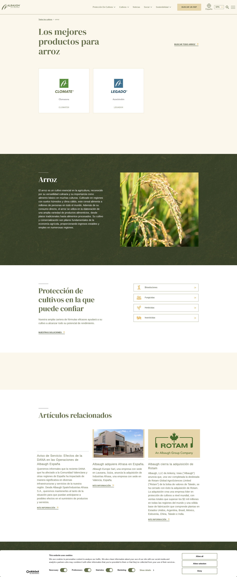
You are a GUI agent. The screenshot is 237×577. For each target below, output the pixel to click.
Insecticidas (150, 318)
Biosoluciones (151, 287)
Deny (199, 571)
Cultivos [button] (122, 7)
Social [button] (146, 7)
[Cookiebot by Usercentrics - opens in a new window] (33, 572)
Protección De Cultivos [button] (103, 7)
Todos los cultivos (45, 19)
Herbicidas (149, 308)
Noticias (136, 7)
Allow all (199, 556)
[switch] (87, 570)
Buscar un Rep (189, 7)
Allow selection (199, 564)
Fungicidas (150, 297)
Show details (145, 570)
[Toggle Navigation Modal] (233, 7)
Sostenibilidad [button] (162, 7)
